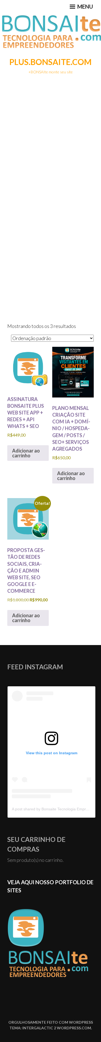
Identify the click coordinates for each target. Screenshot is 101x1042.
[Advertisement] (50, 133)
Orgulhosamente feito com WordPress (50, 1022)
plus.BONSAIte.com (50, 62)
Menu (84, 6)
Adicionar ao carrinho (26, 453)
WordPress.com (74, 1028)
